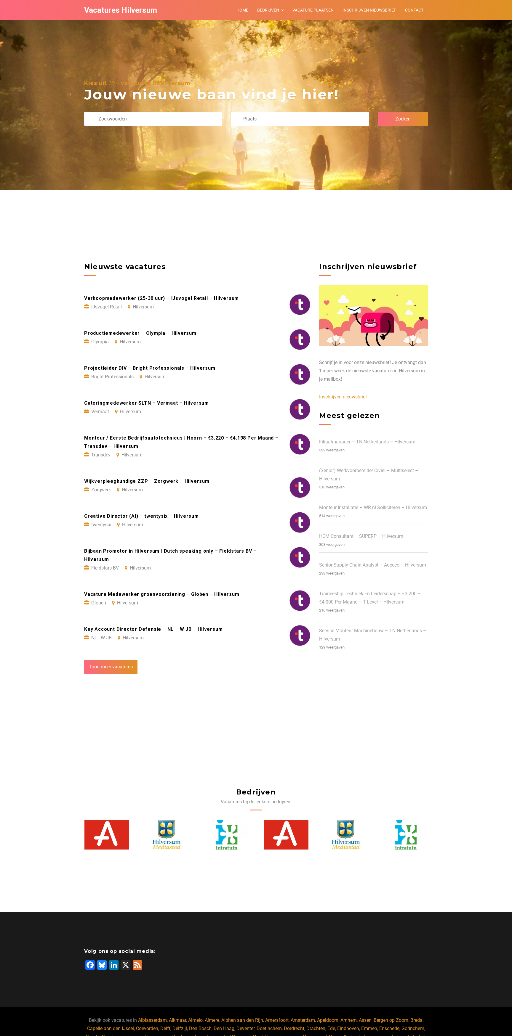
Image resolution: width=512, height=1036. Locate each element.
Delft (165, 1028)
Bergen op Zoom (391, 1020)
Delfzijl (179, 1028)
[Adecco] (226, 834)
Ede (331, 1028)
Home (242, 10)
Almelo (195, 1020)
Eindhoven (348, 1028)
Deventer (245, 1028)
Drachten (315, 1028)
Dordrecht (294, 1028)
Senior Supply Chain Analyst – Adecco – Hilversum (372, 565)
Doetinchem (269, 1028)
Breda (416, 1020)
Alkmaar (177, 1020)
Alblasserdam (152, 1020)
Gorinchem (412, 1028)
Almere (212, 1020)
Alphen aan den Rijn (242, 1020)
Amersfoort (277, 1020)
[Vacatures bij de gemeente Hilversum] (106, 834)
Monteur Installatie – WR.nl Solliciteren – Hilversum (373, 507)
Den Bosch (200, 1028)
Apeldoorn (327, 1020)
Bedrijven (268, 10)
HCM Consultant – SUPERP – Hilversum (361, 536)
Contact (414, 10)
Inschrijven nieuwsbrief (369, 10)
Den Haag (224, 1028)
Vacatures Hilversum (120, 10)
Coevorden (147, 1028)
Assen (365, 1020)
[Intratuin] (166, 834)
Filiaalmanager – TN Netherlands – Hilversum (367, 442)
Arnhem (348, 1020)
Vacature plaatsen (313, 10)
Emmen (369, 1028)
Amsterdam (303, 1020)
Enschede (389, 1028)
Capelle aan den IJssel (110, 1028)
